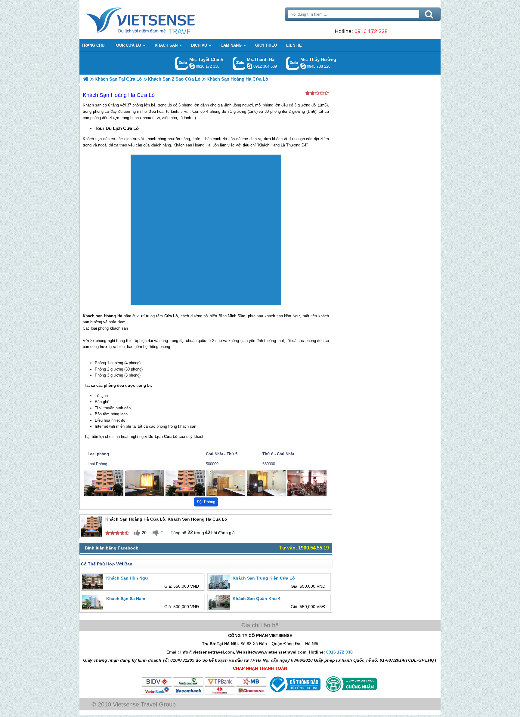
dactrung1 (303, 66)
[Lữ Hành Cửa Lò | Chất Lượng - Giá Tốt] (85, 79)
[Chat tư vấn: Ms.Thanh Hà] (249, 66)
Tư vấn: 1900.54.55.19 (304, 547)
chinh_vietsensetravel (192, 66)
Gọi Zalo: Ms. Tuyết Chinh (181, 63)
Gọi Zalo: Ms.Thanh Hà (239, 63)
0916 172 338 (371, 31)
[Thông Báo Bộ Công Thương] (294, 693)
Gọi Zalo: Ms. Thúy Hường (292, 63)
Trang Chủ (155, 19)
